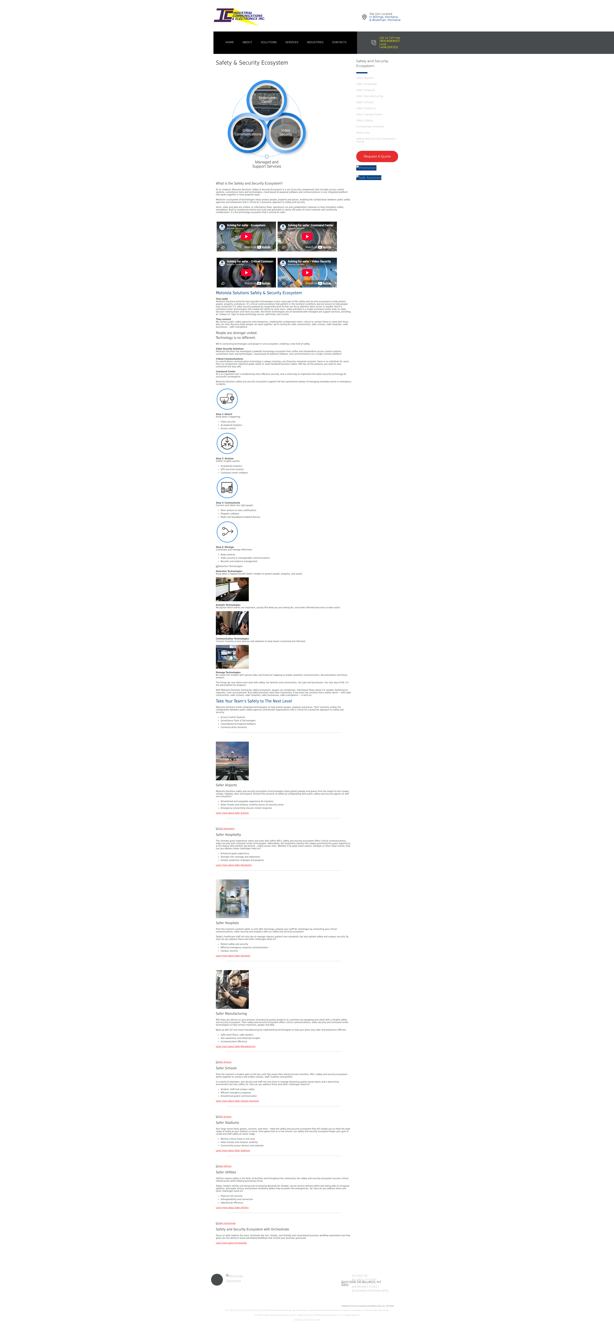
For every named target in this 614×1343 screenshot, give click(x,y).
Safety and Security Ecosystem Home (375, 140)
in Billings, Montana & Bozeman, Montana (385, 18)
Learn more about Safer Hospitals (233, 955)
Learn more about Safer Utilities (232, 1207)
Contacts (339, 42)
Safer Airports (365, 77)
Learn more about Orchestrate (231, 1243)
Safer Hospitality (366, 84)
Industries (315, 42)
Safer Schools (365, 102)
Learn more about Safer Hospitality (234, 865)
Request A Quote (377, 156)
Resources (363, 132)
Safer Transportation (369, 114)
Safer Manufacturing (369, 96)
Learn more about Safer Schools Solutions (237, 1101)
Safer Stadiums (366, 108)
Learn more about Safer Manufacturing (235, 1046)
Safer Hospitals (365, 90)
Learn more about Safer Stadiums (233, 1150)
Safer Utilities (364, 120)
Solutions (269, 42)
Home (229, 42)
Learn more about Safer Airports (232, 813)
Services (291, 42)
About (247, 42)
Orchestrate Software (370, 126)
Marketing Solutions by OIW (307, 1320)
